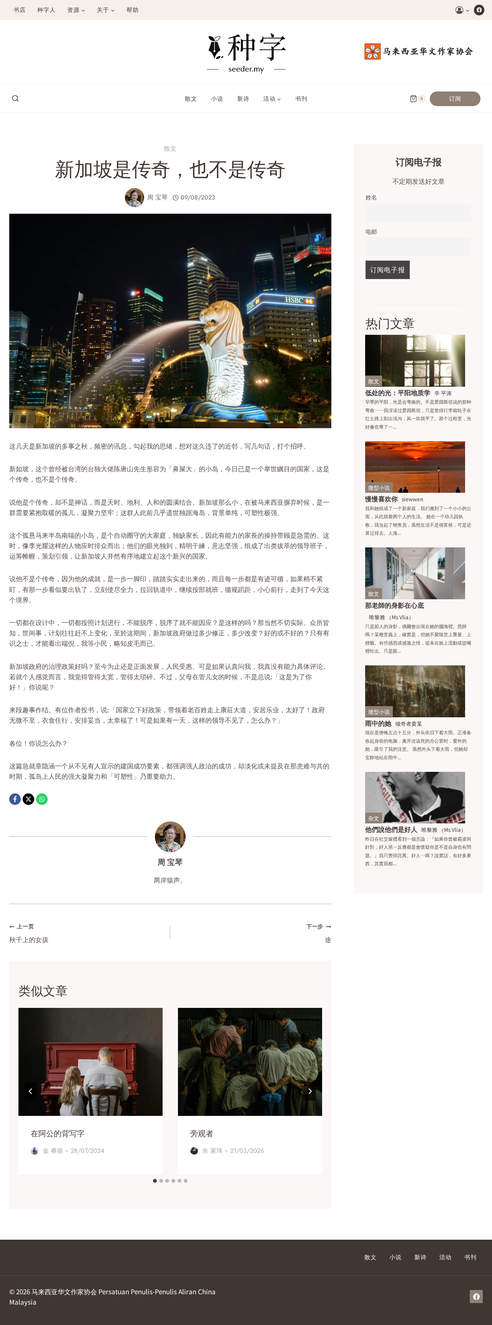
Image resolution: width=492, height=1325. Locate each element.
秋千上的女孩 (28, 933)
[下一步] (310, 1091)
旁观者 (201, 1133)
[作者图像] (134, 197)
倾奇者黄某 (408, 723)
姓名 (371, 197)
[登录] (462, 10)
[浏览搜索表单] (15, 99)
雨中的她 (378, 723)
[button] (467, 10)
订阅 (455, 99)
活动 (445, 1257)
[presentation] (90, 1062)
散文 (191, 99)
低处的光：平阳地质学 (397, 392)
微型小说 (379, 487)
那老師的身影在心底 (394, 605)
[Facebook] (479, 10)
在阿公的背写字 (58, 1133)
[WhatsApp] (42, 799)
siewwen (412, 499)
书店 (19, 10)
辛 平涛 (443, 393)
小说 (217, 99)
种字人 (46, 10)
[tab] (155, 1181)
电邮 (371, 231)
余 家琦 (212, 1150)
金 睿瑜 (53, 1150)
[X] (28, 799)
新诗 (243, 99)
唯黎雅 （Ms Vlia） (391, 617)
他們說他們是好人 (391, 829)
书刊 (301, 99)
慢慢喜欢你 (381, 498)
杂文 (373, 818)
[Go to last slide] (31, 1091)
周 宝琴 (157, 197)
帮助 (132, 10)
